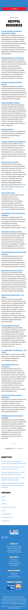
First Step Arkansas (14, 3)
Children (4, 503)
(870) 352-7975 (16, 550)
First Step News (18, 448)
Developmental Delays (8, 507)
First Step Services (7, 517)
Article (3, 500)
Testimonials (5, 521)
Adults (3, 497)
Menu (15, 8)
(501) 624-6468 (17, 546)
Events (3, 510)
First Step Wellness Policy (14, 608)
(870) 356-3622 (17, 552)
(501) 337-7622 (16, 548)
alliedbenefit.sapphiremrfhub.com (19, 603)
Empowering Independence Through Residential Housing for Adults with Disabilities (12, 485)
